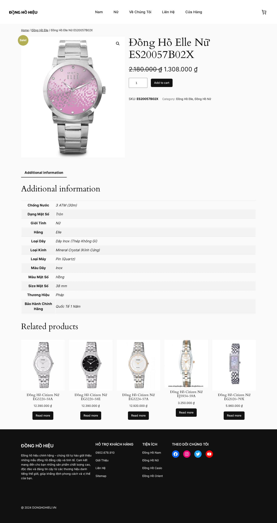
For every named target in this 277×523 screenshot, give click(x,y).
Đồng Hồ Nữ (203, 99)
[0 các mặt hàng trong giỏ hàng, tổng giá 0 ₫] (264, 12)
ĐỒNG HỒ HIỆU (37, 445)
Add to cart (161, 82)
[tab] (44, 172)
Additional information (44, 173)
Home (25, 30)
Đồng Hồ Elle (39, 30)
